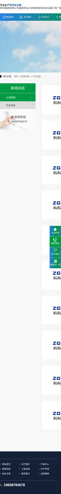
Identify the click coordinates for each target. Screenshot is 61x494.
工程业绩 (25, 469)
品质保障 (45, 473)
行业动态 (37, 76)
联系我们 (25, 473)
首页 (16, 76)
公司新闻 (10, 97)
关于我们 (27, 17)
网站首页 (10, 17)
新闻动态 (25, 76)
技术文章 (6, 473)
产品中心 (45, 17)
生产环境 (45, 469)
